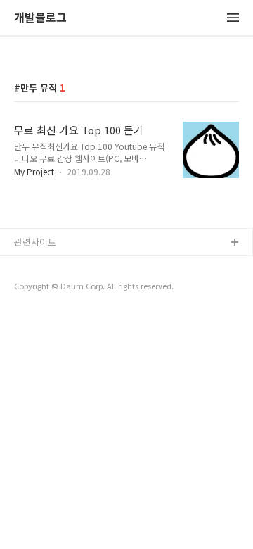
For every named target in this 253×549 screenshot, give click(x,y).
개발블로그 (40, 18)
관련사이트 (35, 241)
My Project (34, 171)
